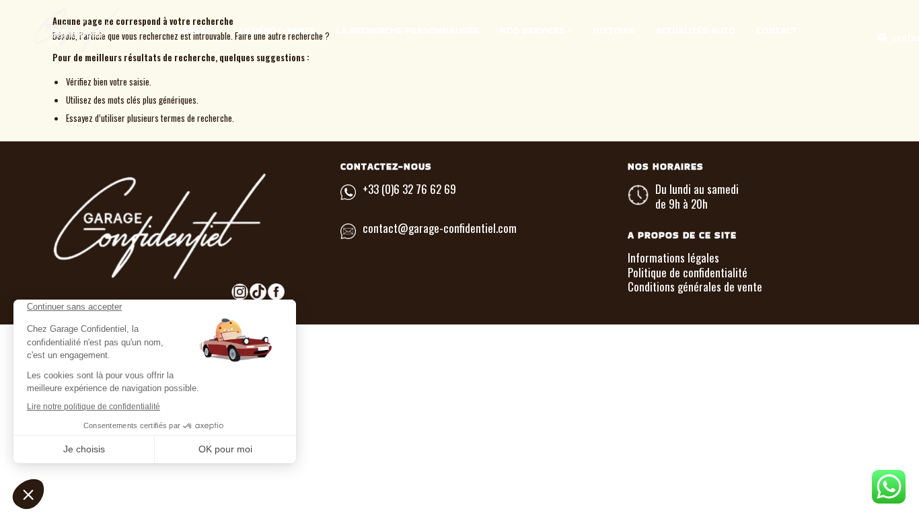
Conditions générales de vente (695, 286)
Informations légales (673, 257)
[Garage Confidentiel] (104, 30)
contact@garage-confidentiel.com (440, 227)
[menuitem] (191, 30)
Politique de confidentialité (687, 272)
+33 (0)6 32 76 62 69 (409, 188)
